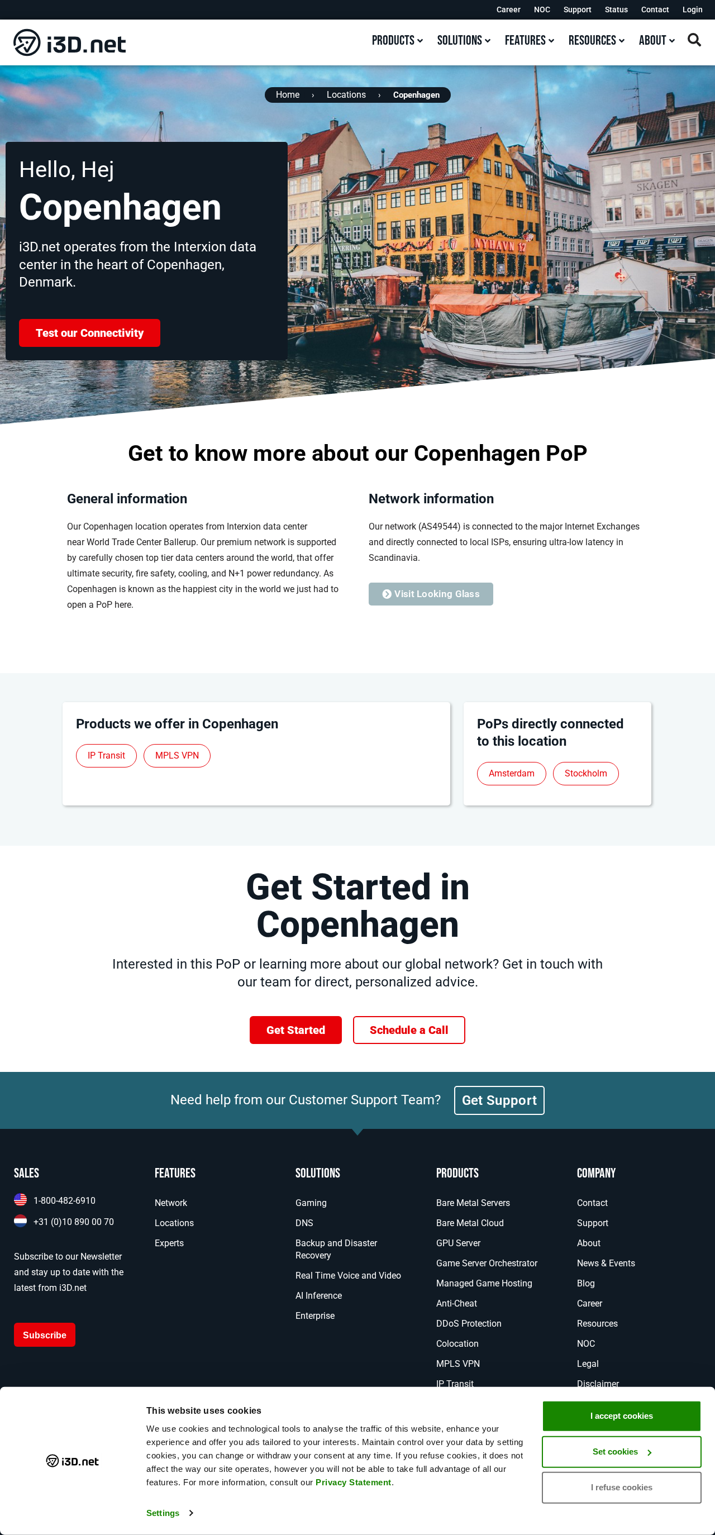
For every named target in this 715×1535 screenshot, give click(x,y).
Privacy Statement (354, 1482)
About (588, 1243)
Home (287, 94)
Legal (588, 1363)
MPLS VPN (177, 755)
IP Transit (106, 755)
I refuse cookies (621, 1487)
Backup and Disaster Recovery (336, 1249)
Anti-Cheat (456, 1303)
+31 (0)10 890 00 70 (74, 1222)
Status (616, 9)
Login (693, 9)
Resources (597, 1323)
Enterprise (315, 1315)
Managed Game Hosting (484, 1283)
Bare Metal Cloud (470, 1223)
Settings (162, 1513)
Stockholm (586, 773)
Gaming (311, 1203)
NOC (542, 9)
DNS (304, 1223)
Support (578, 9)
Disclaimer (598, 1384)
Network (171, 1203)
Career (509, 9)
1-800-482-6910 (65, 1200)
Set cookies (615, 1451)
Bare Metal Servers (473, 1203)
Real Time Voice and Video (348, 1275)
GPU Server (458, 1243)
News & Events (606, 1263)
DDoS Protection (469, 1323)
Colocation (457, 1343)
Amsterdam (512, 773)
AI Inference (318, 1295)
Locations (346, 94)
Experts (169, 1243)
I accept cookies (621, 1415)
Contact (655, 9)
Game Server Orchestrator (486, 1263)
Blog (586, 1283)
